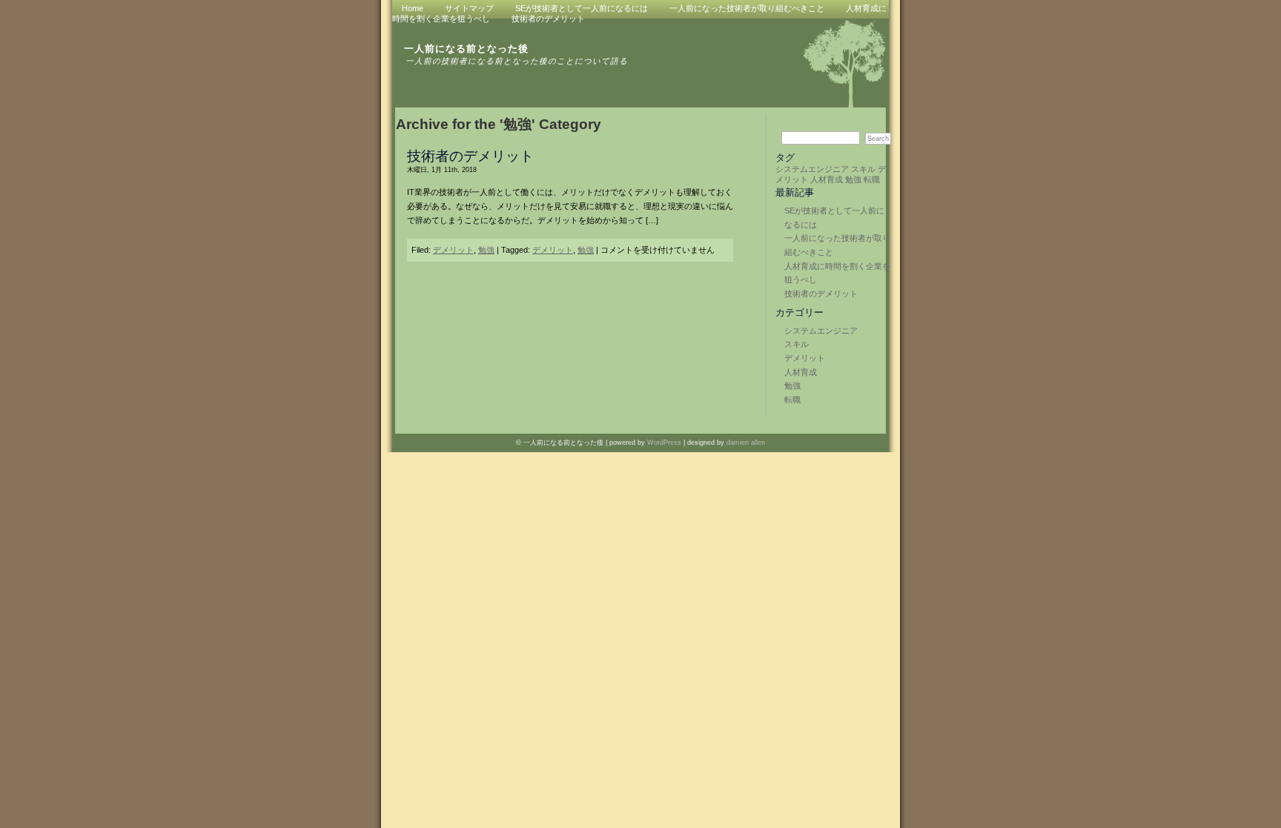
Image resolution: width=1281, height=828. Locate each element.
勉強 (853, 179)
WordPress (664, 442)
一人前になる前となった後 (466, 48)
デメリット (804, 358)
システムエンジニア (812, 169)
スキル (863, 169)
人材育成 (826, 179)
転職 (872, 179)
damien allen (745, 442)
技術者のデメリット (548, 18)
